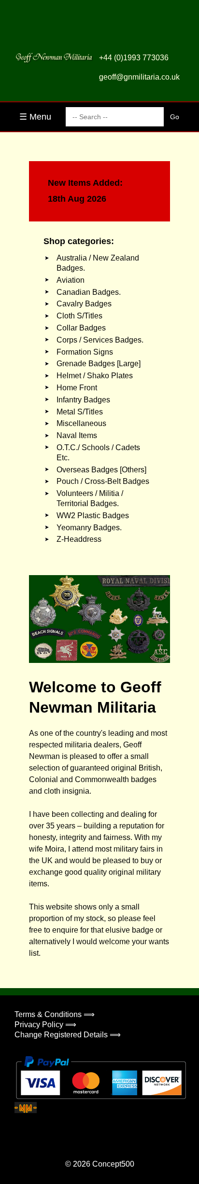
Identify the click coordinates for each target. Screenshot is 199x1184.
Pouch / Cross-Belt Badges (103, 481)
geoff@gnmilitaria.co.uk (139, 77)
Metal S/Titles (80, 412)
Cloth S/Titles (79, 316)
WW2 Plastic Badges (93, 515)
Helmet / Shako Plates (95, 376)
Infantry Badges (83, 400)
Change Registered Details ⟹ (67, 1035)
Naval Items (77, 435)
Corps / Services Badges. (100, 340)
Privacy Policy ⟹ (45, 1024)
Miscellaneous (81, 423)
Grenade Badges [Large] (99, 363)
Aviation (71, 280)
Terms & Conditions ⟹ (54, 1014)
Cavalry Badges (84, 304)
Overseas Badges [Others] (101, 470)
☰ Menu (35, 117)
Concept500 (113, 1164)
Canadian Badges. (89, 292)
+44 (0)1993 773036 (134, 58)
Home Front (77, 388)
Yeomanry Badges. (89, 527)
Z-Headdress (79, 539)
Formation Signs (85, 352)
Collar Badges (81, 328)
